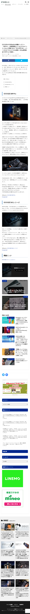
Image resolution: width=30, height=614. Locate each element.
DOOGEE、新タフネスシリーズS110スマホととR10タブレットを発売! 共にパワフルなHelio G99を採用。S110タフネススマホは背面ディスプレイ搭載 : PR (22, 572)
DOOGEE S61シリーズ (9, 84)
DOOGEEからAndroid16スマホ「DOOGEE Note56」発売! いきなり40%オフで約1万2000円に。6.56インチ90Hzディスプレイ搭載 (22, 534)
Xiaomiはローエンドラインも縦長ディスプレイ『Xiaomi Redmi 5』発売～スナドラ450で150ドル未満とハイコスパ (22, 320)
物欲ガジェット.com (18, 609)
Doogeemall (4, 196)
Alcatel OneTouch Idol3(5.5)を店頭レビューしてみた (21, 360)
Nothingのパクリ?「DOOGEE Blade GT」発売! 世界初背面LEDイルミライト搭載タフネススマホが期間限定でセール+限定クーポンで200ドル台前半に (7, 553)
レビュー (16, 604)
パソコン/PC (20, 4)
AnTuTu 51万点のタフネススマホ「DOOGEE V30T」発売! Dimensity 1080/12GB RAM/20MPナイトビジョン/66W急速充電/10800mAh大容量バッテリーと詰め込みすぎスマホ (7, 592)
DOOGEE (17, 54)
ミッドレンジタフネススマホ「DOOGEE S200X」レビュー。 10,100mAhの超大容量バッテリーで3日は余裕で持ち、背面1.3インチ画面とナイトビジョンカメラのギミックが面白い (7, 535)
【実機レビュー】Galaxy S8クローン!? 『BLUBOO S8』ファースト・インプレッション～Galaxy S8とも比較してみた (22, 352)
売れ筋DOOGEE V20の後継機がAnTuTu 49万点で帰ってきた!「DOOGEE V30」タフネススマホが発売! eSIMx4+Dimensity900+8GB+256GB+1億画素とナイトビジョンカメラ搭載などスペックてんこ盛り (22, 593)
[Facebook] (8, 60)
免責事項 (21, 604)
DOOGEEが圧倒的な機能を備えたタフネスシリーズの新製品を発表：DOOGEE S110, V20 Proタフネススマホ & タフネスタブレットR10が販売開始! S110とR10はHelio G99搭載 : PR (7, 573)
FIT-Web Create (14, 610)
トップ (2, 4)
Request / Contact (15, 606)
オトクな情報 (9, 604)
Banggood (12, 349)
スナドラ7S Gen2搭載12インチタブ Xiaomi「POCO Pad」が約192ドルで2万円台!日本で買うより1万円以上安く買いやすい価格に (15, 416)
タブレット (14, 4)
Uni (4, 418)
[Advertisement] (15, 21)
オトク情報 (26, 4)
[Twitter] (21, 60)
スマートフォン (8, 4)
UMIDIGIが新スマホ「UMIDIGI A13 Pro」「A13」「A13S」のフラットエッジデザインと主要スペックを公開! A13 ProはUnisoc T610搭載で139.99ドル (22, 341)
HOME (3, 38)
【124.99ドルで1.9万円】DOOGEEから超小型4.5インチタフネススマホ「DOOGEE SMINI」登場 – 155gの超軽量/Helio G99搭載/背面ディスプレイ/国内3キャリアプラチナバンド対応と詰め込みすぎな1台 (22, 554)
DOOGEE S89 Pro (8, 82)
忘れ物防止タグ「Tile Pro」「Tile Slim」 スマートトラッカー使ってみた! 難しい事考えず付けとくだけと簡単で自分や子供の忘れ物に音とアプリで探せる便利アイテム (15, 430)
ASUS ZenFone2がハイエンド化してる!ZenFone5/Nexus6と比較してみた (22, 330)
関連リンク (6, 86)
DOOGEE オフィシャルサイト (8, 259)
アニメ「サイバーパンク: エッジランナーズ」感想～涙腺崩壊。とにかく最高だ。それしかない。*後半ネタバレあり (15, 443)
